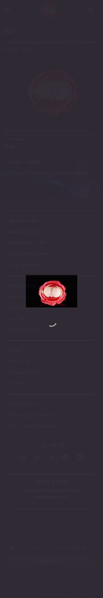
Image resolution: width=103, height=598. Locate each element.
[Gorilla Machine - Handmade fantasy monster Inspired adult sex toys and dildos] (51, 291)
